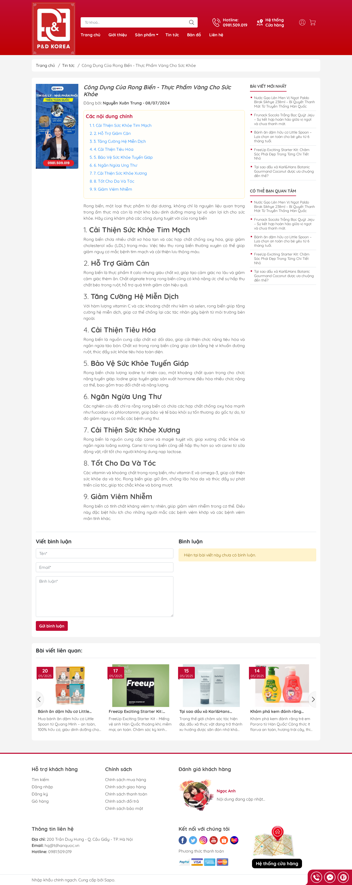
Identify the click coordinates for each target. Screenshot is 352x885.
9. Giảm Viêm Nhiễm (113, 189)
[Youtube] (213, 840)
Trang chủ (90, 34)
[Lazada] (234, 840)
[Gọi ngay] (316, 877)
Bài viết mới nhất (268, 86)
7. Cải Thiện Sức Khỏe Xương (120, 173)
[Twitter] (193, 840)
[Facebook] (183, 840)
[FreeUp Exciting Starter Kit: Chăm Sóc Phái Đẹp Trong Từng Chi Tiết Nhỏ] (141, 685)
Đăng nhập (42, 786)
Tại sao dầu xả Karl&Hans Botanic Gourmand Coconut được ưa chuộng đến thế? (284, 171)
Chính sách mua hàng (125, 779)
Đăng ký (40, 793)
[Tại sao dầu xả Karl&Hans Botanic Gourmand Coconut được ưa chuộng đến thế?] (211, 685)
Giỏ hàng (40, 801)
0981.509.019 (60, 851)
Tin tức (172, 34)
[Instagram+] (203, 840)
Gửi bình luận (51, 626)
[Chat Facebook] (330, 877)
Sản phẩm (145, 34)
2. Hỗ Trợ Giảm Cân (112, 133)
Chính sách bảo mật (124, 808)
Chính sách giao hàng (125, 786)
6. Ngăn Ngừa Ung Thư (115, 165)
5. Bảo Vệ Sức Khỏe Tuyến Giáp (123, 157)
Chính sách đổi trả (122, 801)
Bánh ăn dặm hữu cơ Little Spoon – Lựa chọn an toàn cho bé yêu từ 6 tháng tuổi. (283, 136)
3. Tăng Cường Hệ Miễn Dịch (120, 141)
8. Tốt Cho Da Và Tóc (114, 181)
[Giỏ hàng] (313, 22)
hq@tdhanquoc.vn (62, 845)
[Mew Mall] (57, 126)
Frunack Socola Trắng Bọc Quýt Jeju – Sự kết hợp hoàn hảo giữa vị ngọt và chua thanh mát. (284, 119)
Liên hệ (216, 34)
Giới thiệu (117, 34)
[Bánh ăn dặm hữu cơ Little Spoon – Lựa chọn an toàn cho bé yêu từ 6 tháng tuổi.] (70, 685)
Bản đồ (194, 34)
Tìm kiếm (40, 779)
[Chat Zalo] (343, 877)
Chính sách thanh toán (126, 793)
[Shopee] (224, 840)
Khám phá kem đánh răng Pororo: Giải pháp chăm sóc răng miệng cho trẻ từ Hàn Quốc (282, 711)
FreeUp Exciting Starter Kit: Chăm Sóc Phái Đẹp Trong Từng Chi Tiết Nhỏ (281, 154)
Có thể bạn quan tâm (273, 191)
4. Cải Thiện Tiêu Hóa (113, 149)
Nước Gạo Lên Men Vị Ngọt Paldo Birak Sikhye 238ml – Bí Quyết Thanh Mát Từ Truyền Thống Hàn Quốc (284, 102)
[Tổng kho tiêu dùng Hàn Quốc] (54, 28)
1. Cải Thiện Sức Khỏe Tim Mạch (122, 125)
